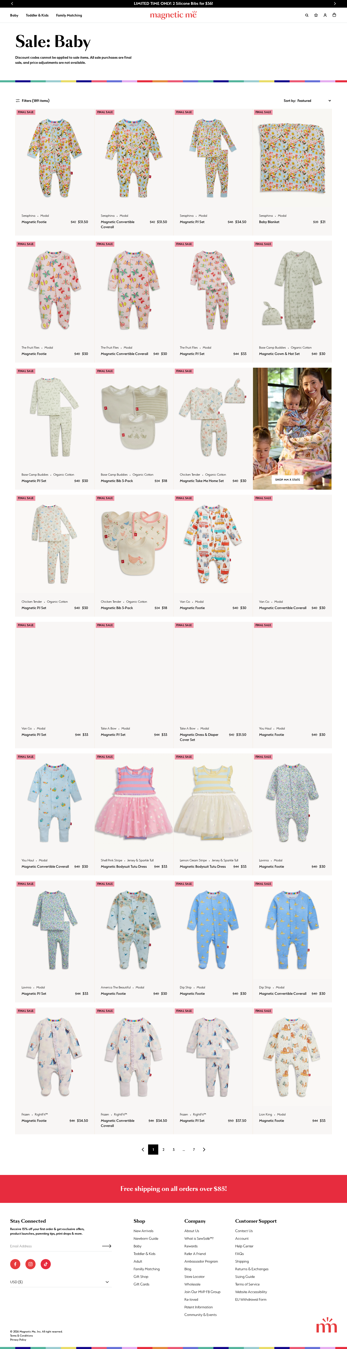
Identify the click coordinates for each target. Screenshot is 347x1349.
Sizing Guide (245, 1277)
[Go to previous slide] (12, 4)
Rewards (191, 1246)
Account (242, 1238)
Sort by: (290, 100)
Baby (14, 15)
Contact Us (244, 1231)
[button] (334, 14)
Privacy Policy (18, 1339)
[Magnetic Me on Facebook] (15, 1264)
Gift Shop (141, 1277)
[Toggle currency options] (107, 1282)
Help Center (244, 1246)
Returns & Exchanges (252, 1269)
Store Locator (194, 1277)
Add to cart (55, 202)
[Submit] (107, 1246)
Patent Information (198, 1307)
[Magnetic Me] (173, 15)
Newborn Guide (146, 1238)
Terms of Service (247, 1284)
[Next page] (204, 1149)
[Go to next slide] (335, 4)
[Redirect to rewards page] (316, 15)
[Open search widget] (306, 15)
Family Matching (69, 15)
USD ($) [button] (16, 1282)
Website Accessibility (251, 1292)
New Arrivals (143, 1231)
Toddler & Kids (37, 15)
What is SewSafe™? (199, 1238)
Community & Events (200, 1315)
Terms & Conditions (21, 1335)
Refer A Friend (195, 1254)
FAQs (239, 1254)
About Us (191, 1231)
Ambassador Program (201, 1261)
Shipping (242, 1261)
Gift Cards (141, 1284)
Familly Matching (147, 1269)
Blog (187, 1269)
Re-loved (191, 1299)
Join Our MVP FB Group (202, 1292)
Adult (138, 1261)
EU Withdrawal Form (250, 1299)
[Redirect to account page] (325, 15)
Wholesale (192, 1284)
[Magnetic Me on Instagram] (30, 1264)
